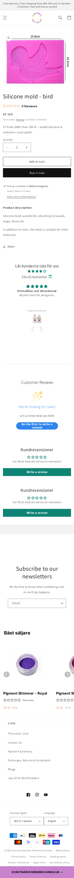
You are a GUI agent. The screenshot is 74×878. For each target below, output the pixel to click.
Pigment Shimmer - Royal (25, 693)
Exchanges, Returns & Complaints (29, 760)
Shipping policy (58, 856)
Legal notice (39, 862)
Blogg (11, 769)
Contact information (18, 862)
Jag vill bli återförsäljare (23, 778)
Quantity (8, 139)
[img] (37, 271)
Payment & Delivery (20, 751)
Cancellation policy (60, 862)
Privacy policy (18, 856)
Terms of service (38, 856)
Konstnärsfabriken (21, 850)
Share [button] (11, 246)
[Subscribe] (61, 603)
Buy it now (37, 173)
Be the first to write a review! (37, 426)
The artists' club (18, 733)
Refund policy (63, 850)
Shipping (20, 119)
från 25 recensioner (34, 276)
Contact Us (15, 742)
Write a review (37, 472)
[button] (37, 872)
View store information (21, 196)
